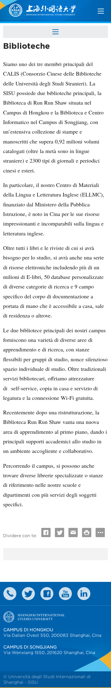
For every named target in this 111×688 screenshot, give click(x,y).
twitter (28, 593)
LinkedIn (83, 593)
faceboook (46, 593)
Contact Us (9, 593)
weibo (65, 593)
